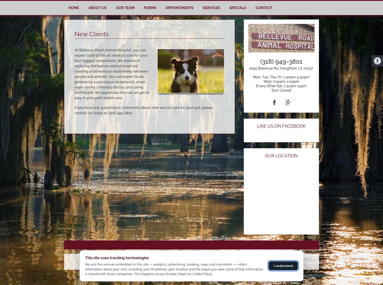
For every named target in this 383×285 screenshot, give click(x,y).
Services (211, 8)
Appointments (179, 8)
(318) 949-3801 (281, 61)
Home (73, 8)
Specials (237, 8)
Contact (264, 8)
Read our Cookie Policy (194, 274)
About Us (97, 8)
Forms (150, 8)
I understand (283, 266)
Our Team (125, 8)
